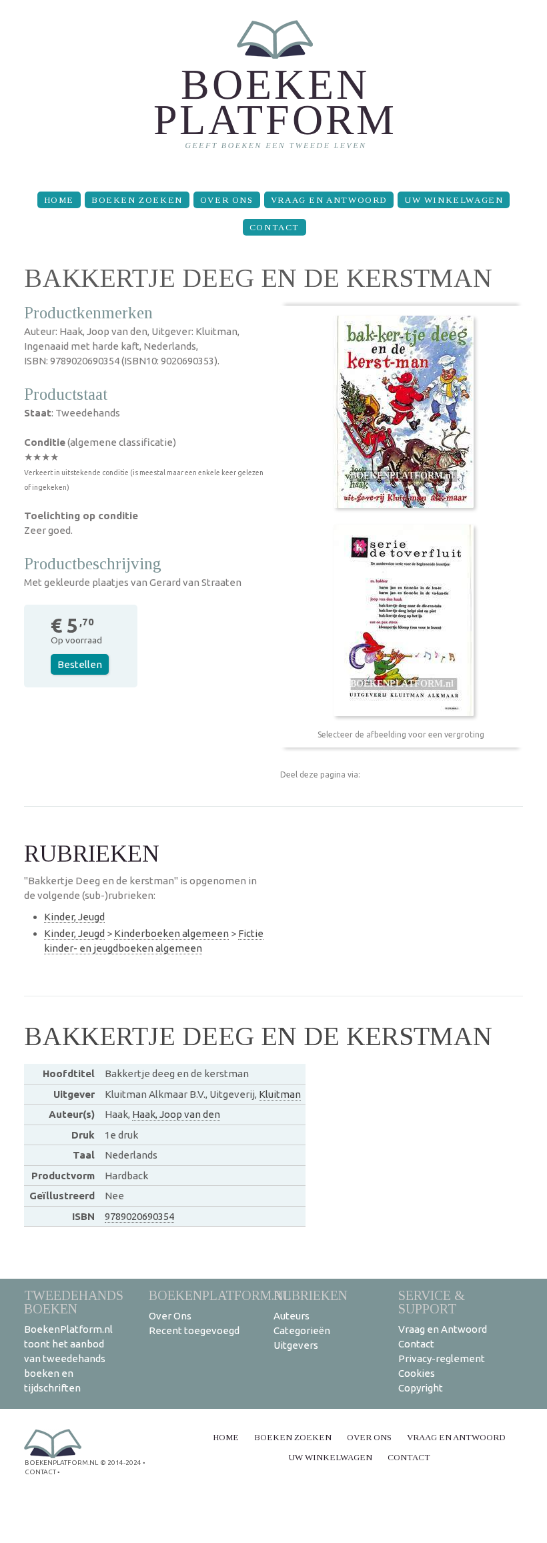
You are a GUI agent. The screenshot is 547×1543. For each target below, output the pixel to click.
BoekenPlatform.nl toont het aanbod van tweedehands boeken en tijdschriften (68, 1358)
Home (59, 200)
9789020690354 (139, 1216)
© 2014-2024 (120, 1462)
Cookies (416, 1373)
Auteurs (292, 1315)
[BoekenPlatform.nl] (274, 90)
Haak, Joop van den (176, 1114)
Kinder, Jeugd (74, 916)
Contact (274, 227)
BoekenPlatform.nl (220, 1295)
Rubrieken (311, 1295)
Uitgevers (296, 1345)
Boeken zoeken (137, 200)
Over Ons (226, 200)
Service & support (431, 1301)
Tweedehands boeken (73, 1301)
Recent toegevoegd (194, 1330)
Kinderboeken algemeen (171, 933)
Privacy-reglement (441, 1358)
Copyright (420, 1388)
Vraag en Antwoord (329, 200)
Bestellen (79, 664)
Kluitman (280, 1094)
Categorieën (302, 1330)
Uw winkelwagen (453, 200)
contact (40, 1472)
